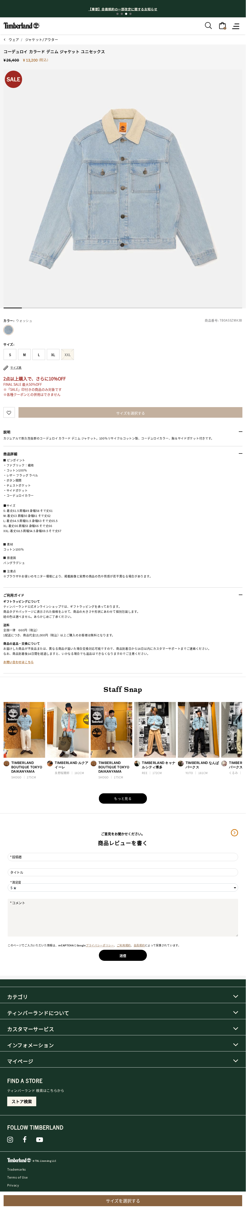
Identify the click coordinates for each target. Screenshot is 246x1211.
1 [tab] (117, 14)
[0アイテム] (222, 25)
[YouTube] (39, 1139)
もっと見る (123, 798)
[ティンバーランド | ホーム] (22, 25)
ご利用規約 (124, 945)
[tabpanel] (123, 9)
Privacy (13, 1185)
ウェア (14, 39)
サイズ (8, 344)
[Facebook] (25, 1139)
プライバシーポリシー (100, 945)
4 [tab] (130, 14)
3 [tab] (126, 14)
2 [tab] (122, 14)
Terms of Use (17, 1177)
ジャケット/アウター (41, 39)
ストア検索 (22, 1101)
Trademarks (16, 1169)
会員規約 (139, 945)
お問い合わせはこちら (18, 662)
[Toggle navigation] (236, 26)
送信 (123, 955)
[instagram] (10, 1139)
